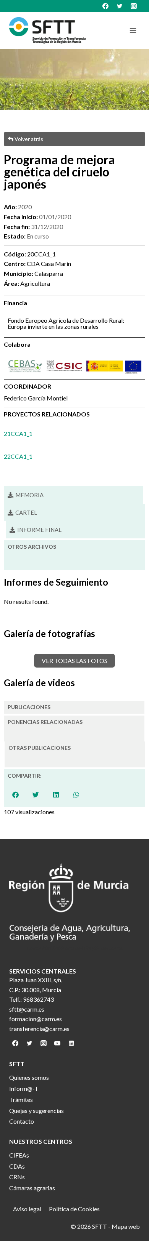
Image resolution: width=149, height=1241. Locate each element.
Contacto (21, 1121)
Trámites (21, 1099)
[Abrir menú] (133, 30)
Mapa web (126, 1226)
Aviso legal (27, 1209)
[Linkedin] (71, 1043)
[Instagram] (134, 6)
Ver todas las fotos (74, 660)
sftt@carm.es (26, 1009)
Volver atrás (28, 139)
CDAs (17, 1166)
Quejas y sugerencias (36, 1110)
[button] (22, 513)
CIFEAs (19, 1155)
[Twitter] (119, 6)
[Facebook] (105, 6)
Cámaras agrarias (32, 1187)
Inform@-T (24, 1088)
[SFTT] (47, 30)
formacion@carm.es (35, 1018)
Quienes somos (29, 1077)
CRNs (17, 1176)
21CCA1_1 (18, 433)
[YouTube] (57, 1043)
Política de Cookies (74, 1209)
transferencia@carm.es (39, 1028)
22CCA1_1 (18, 456)
